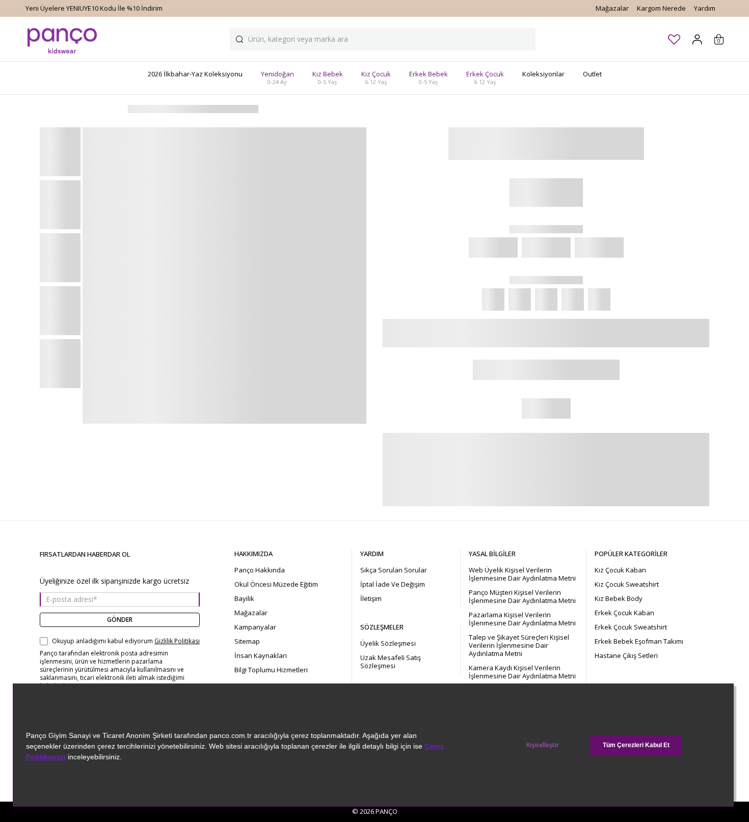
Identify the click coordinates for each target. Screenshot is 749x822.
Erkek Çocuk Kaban (624, 612)
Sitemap (247, 641)
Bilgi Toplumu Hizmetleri (271, 669)
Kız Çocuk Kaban (620, 569)
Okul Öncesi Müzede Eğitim (276, 584)
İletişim (371, 598)
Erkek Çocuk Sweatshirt (631, 627)
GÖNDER (119, 619)
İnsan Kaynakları (260, 655)
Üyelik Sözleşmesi (388, 643)
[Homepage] (62, 39)
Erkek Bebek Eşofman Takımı (639, 641)
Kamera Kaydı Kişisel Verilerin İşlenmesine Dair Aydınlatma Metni (522, 671)
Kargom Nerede (661, 8)
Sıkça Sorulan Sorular (393, 569)
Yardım (704, 8)
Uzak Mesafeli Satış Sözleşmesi (390, 661)
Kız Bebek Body (619, 598)
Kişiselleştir (542, 745)
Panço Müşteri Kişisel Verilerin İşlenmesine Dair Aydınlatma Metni (522, 596)
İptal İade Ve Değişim (392, 584)
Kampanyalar (255, 627)
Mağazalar (612, 8)
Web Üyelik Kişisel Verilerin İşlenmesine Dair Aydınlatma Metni (522, 574)
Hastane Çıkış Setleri (626, 655)
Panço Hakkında (259, 569)
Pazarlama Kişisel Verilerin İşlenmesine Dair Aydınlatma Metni (522, 618)
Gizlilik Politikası (177, 641)
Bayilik (244, 598)
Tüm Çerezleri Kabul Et (636, 745)
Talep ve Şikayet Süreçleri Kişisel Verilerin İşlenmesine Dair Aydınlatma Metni (519, 645)
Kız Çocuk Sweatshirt (627, 584)
